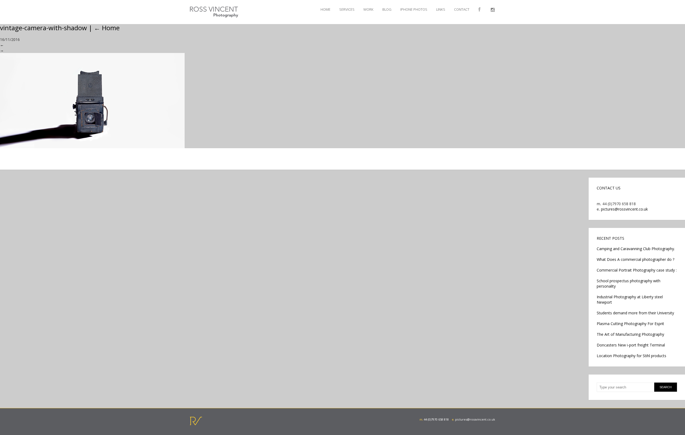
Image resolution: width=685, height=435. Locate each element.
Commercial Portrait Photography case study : (637, 270)
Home (325, 9)
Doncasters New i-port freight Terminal (631, 345)
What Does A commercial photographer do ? (635, 259)
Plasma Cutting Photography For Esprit (630, 323)
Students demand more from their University (635, 312)
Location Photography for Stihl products (631, 355)
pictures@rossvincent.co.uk (624, 209)
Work (368, 9)
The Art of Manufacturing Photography (630, 334)
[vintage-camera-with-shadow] (342, 100)
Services (347, 9)
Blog (386, 9)
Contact (461, 9)
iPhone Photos (413, 9)
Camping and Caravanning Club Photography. (636, 248)
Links (440, 9)
